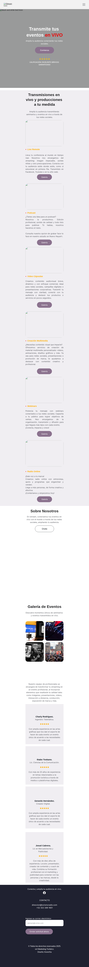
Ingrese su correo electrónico (38, 918)
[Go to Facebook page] (44, 892)
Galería (44, 499)
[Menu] (84, 5)
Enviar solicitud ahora (39, 931)
